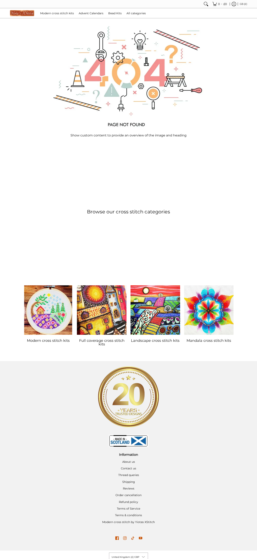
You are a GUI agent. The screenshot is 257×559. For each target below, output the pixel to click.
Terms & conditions (128, 515)
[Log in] (234, 4)
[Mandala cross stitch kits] (209, 310)
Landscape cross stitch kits (155, 340)
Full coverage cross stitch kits (101, 342)
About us (128, 462)
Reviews (128, 488)
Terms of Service (128, 508)
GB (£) (243, 3)
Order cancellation (128, 495)
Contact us (128, 468)
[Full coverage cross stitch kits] (101, 310)
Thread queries (128, 475)
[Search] (206, 4)
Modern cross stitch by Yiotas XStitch (128, 522)
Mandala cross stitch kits (209, 340)
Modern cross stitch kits (48, 340)
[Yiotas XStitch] (22, 13)
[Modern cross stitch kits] (48, 310)
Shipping (128, 482)
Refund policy (128, 502)
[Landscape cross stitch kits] (155, 310)
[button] (117, 538)
